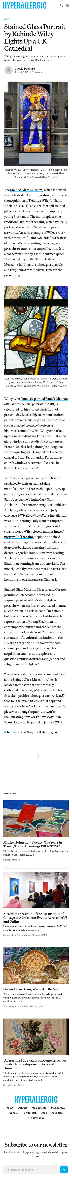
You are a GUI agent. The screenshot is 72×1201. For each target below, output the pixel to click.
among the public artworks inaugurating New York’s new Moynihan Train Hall (32, 716)
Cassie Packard (25, 68)
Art (6, 19)
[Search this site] (61, 5)
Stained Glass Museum (26, 190)
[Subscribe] (64, 1169)
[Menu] (67, 5)
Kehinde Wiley (39, 200)
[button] (39, 1107)
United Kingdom (49, 732)
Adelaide (10, 510)
